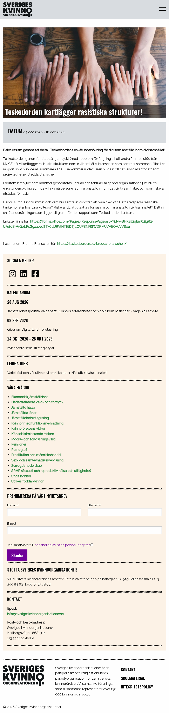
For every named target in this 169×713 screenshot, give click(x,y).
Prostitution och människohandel (36, 455)
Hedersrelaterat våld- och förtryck (37, 402)
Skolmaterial (133, 678)
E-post (11, 523)
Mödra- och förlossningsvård (33, 439)
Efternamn (94, 505)
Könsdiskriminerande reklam (32, 434)
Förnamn (13, 505)
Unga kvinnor (21, 476)
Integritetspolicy (137, 687)
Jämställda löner (23, 413)
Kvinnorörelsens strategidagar (30, 348)
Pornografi (19, 450)
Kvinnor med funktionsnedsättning (37, 423)
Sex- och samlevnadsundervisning (37, 460)
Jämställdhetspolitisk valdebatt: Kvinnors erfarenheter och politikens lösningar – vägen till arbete (82, 311)
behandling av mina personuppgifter (62, 545)
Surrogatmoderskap (26, 466)
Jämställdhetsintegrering (30, 418)
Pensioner (18, 444)
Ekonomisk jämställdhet (29, 397)
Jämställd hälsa (23, 407)
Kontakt (128, 670)
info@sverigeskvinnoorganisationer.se (35, 614)
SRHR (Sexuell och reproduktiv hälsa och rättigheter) (51, 471)
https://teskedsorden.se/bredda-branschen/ (92, 244)
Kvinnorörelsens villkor (28, 428)
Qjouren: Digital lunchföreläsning (32, 329)
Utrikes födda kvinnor (27, 481)
